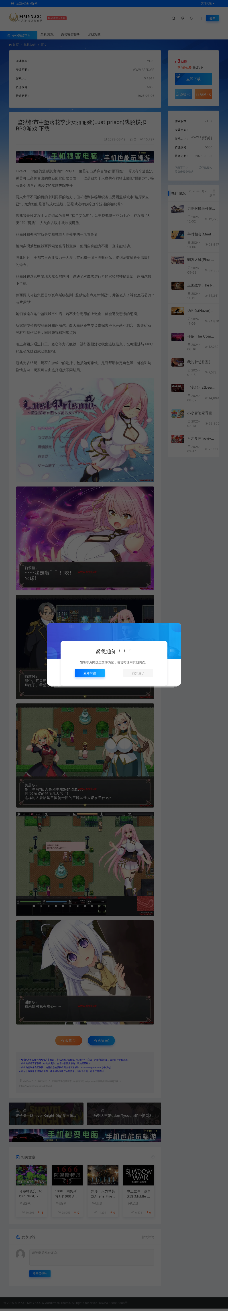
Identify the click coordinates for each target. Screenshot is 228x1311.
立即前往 (89, 673)
